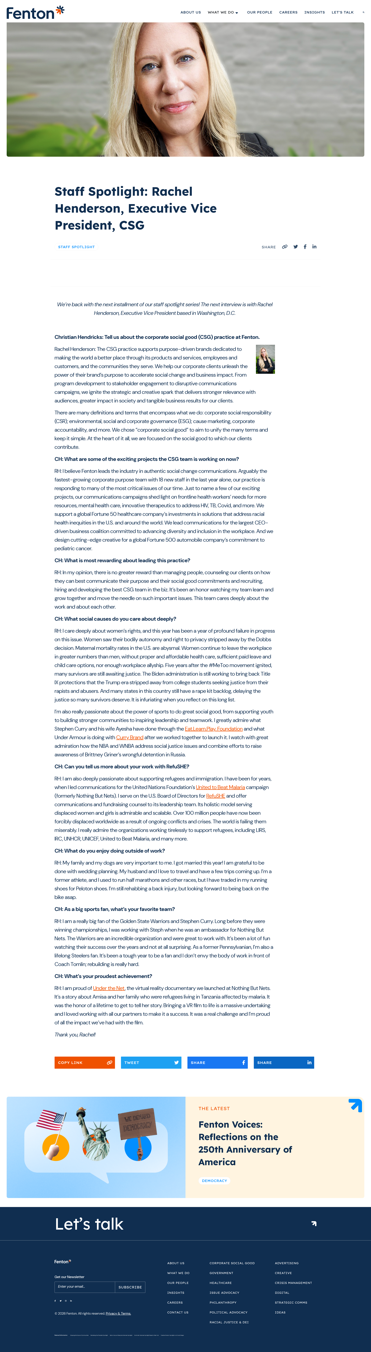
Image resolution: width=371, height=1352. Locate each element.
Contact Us (177, 1312)
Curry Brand (129, 737)
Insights (314, 12)
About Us (190, 12)
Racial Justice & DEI (229, 1322)
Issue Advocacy (224, 1292)
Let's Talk (343, 12)
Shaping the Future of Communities (79, 1335)
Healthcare (221, 1283)
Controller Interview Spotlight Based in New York (146, 1335)
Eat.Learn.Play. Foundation (214, 728)
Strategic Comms (291, 1302)
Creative (283, 1273)
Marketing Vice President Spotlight (99, 1335)
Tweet (131, 1062)
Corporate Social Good (232, 1263)
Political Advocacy (229, 1312)
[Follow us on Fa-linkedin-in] (72, 1301)
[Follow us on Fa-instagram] (67, 1301)
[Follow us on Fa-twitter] (62, 1301)
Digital (282, 1292)
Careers (288, 12)
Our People (259, 12)
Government (221, 1273)
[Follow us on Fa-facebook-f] (56, 1301)
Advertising (287, 1263)
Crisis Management (293, 1283)
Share (198, 1062)
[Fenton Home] (35, 12)
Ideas (280, 1312)
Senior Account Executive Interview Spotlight (121, 1335)
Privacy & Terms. (118, 1313)
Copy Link (70, 1062)
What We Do (221, 12)
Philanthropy (223, 1302)
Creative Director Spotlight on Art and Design (172, 1335)
